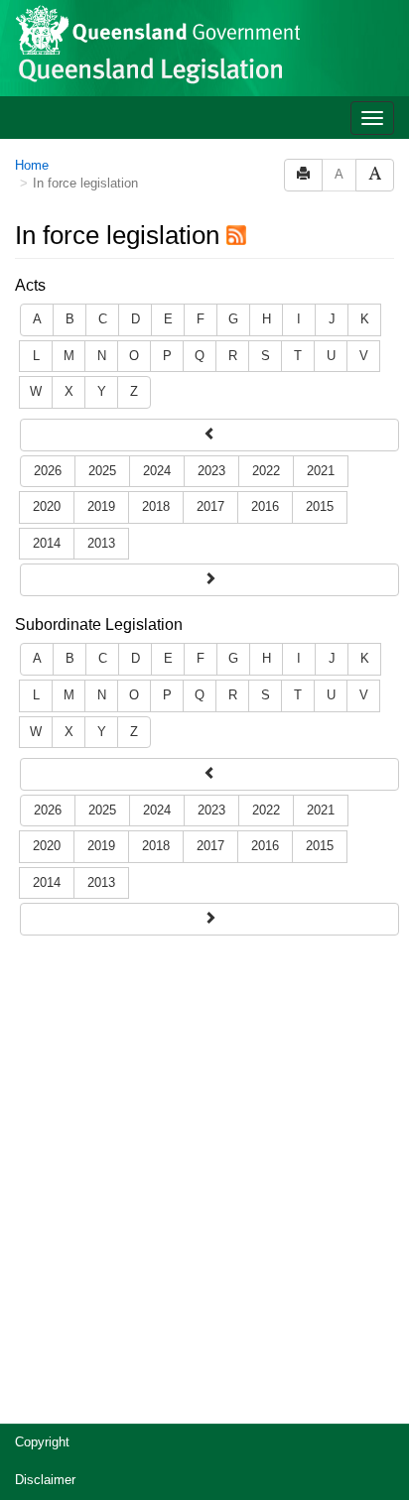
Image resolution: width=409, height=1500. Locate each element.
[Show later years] (209, 435)
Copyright (42, 1442)
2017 (210, 506)
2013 (101, 543)
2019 (101, 506)
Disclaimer (45, 1479)
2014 (47, 543)
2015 (320, 506)
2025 (102, 470)
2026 (48, 470)
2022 (266, 470)
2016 (265, 506)
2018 (156, 506)
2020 (47, 506)
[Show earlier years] (209, 579)
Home (32, 165)
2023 (211, 470)
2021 (321, 470)
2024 (157, 470)
